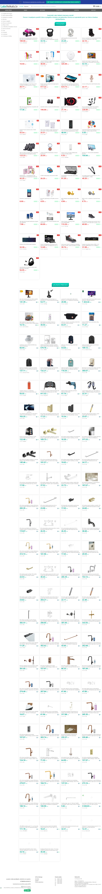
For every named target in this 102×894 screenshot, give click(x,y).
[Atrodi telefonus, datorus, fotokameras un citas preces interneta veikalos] (15, 888)
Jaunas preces (8, 10)
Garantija (76, 10)
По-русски (26, 6)
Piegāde (37, 880)
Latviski (21, 6)
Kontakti (93, 10)
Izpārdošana (59, 10)
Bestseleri (42, 10)
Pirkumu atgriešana (39, 882)
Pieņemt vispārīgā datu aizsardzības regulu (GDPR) (64, 2)
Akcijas (25, 10)
